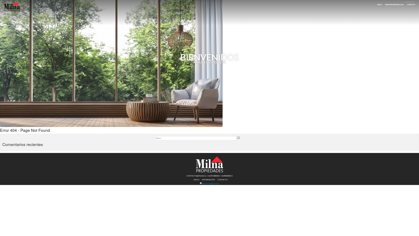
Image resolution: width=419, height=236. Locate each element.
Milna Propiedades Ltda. (394, 4)
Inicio (379, 4)
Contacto (411, 4)
